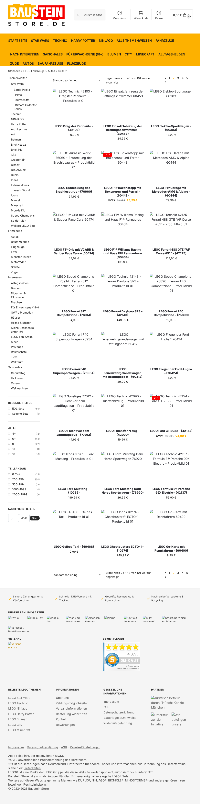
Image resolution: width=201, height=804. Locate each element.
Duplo (14, 175)
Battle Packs (22, 89)
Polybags (17, 346)
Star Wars (17, 83)
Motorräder (18, 262)
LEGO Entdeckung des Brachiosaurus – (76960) (74, 190)
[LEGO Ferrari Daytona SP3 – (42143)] (122, 290)
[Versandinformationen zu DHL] (16, 645)
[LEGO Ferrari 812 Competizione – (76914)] (74, 290)
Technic (16, 114)
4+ (14, 433)
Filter (34, 518)
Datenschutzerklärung (118, 712)
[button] (181, 14)
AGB (106, 707)
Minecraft (17, 205)
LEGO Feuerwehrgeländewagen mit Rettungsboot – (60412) (123, 373)
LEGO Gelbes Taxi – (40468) (74, 546)
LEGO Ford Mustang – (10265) (74, 491)
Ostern (15, 383)
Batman (16, 139)
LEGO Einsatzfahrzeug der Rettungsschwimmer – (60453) (122, 130)
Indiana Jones (20, 185)
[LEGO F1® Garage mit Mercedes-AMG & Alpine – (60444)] (171, 167)
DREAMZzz (18, 169)
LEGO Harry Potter (21, 714)
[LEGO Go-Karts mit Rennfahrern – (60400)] (171, 526)
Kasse (159, 18)
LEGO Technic (18, 703)
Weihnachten (19, 388)
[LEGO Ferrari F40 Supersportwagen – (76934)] (74, 348)
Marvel (15, 200)
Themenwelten (17, 78)
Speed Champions (23, 215)
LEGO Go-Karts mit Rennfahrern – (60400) (171, 548)
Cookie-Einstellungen (85, 747)
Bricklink (16, 149)
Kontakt (61, 719)
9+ (14, 443)
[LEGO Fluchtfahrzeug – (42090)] (122, 410)
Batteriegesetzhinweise (119, 718)
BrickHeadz (18, 144)
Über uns (62, 698)
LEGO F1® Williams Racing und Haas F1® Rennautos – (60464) (122, 253)
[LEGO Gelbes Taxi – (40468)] (74, 526)
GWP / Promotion (22, 312)
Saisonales (15, 367)
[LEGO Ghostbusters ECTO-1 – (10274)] (122, 526)
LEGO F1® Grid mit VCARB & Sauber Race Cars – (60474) (74, 251)
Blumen (15, 288)
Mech (14, 342)
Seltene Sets (20, 413)
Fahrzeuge (15, 230)
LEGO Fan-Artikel (22, 336)
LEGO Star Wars (19, 698)
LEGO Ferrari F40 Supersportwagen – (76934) (74, 371)
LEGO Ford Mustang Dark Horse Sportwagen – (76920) (123, 491)
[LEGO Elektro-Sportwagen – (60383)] (171, 105)
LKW (14, 252)
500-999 (18, 484)
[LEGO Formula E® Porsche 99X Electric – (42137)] (171, 468)
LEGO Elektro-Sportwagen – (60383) (171, 128)
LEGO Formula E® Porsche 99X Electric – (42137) (171, 491)
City (13, 154)
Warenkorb (141, 18)
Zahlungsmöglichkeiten (72, 703)
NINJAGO (17, 119)
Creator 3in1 (18, 159)
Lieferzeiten (32, 768)
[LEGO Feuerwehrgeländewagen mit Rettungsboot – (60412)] (122, 348)
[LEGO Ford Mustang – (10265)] (74, 468)
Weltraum (17, 362)
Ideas (14, 180)
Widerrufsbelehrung (117, 723)
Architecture (19, 129)
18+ (14, 454)
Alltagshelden (19, 283)
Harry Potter (19, 124)
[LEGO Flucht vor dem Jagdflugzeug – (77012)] (74, 410)
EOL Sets (18, 408)
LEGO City (15, 725)
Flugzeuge (18, 246)
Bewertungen (65, 725)
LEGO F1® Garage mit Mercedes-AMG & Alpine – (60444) (171, 191)
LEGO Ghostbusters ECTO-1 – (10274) (122, 548)
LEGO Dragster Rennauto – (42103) (74, 128)
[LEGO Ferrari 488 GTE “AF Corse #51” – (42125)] (171, 228)
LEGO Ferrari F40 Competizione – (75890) (171, 313)
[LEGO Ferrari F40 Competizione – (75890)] (171, 290)
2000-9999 (19, 494)
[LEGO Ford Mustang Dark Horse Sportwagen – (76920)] (122, 468)
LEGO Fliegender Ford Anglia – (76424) (171, 371)
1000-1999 (19, 489)
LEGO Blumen (17, 719)
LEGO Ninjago (17, 708)
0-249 (16, 474)
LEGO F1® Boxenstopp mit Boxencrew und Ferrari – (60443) (122, 191)
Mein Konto (120, 18)
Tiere (14, 357)
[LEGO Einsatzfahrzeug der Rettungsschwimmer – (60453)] (122, 105)
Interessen (15, 277)
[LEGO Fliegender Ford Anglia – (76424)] (171, 348)
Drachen (16, 302)
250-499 (18, 479)
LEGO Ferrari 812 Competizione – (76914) (74, 313)
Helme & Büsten (21, 322)
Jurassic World (20, 190)
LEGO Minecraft (19, 730)
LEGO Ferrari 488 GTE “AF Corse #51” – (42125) (171, 251)
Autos (51, 71)
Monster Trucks (21, 256)
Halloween (17, 378)
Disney (15, 164)
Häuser (15, 317)
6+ (14, 438)
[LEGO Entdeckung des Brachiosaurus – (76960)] (74, 167)
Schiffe (15, 267)
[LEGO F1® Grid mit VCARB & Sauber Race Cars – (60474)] (74, 228)
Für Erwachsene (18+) (25, 307)
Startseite (14, 71)
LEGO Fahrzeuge (34, 71)
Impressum (111, 701)
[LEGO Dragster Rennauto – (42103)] (74, 105)
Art (13, 134)
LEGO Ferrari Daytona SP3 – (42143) (123, 313)
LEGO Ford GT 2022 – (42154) (171, 431)
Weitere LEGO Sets (23, 225)
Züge (14, 272)
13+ (14, 448)
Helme (18, 94)
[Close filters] (41, 78)
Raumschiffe (21, 100)
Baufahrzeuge (20, 241)
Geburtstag (18, 373)
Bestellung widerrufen (71, 714)
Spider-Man (18, 220)
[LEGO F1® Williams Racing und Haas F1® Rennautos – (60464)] (122, 228)
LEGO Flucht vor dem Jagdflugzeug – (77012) (74, 433)
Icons (14, 195)
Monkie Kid (18, 210)
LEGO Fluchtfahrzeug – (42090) (122, 433)
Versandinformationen (71, 708)
